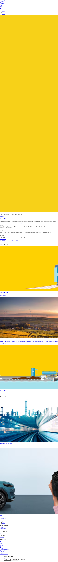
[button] (29, 3)
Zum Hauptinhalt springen (3, 0)
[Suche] (29, 9)
